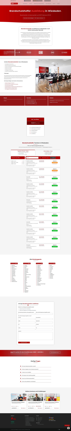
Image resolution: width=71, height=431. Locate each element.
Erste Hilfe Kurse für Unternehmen (30, 418)
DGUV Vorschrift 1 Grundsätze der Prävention (11, 84)
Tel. (36, 327)
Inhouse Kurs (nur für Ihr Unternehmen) (25, 308)
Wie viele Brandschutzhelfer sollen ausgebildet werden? (26, 312)
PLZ (18, 324)
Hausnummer (38, 320)
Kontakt (58, 3)
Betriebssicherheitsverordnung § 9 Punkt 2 (11, 87)
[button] (68, 428)
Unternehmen (25, 3)
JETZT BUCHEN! (55, 162)
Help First (17, 429)
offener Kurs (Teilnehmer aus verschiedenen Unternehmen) (28, 310)
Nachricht (19, 331)
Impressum (26, 429)
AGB (29, 429)
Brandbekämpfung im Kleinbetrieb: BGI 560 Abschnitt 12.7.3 (13, 86)
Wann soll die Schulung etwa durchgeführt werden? (43, 312)
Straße (19, 320)
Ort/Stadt (37, 324)
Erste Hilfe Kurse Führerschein (29, 417)
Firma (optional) (38, 317)
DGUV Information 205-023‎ (9, 85)
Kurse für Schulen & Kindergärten (30, 419)
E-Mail (19, 327)
